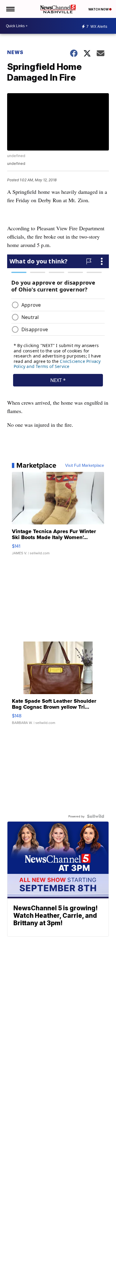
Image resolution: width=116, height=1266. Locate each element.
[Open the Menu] (9, 8)
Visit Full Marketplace (84, 465)
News (15, 52)
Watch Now (98, 9)
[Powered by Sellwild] (95, 816)
